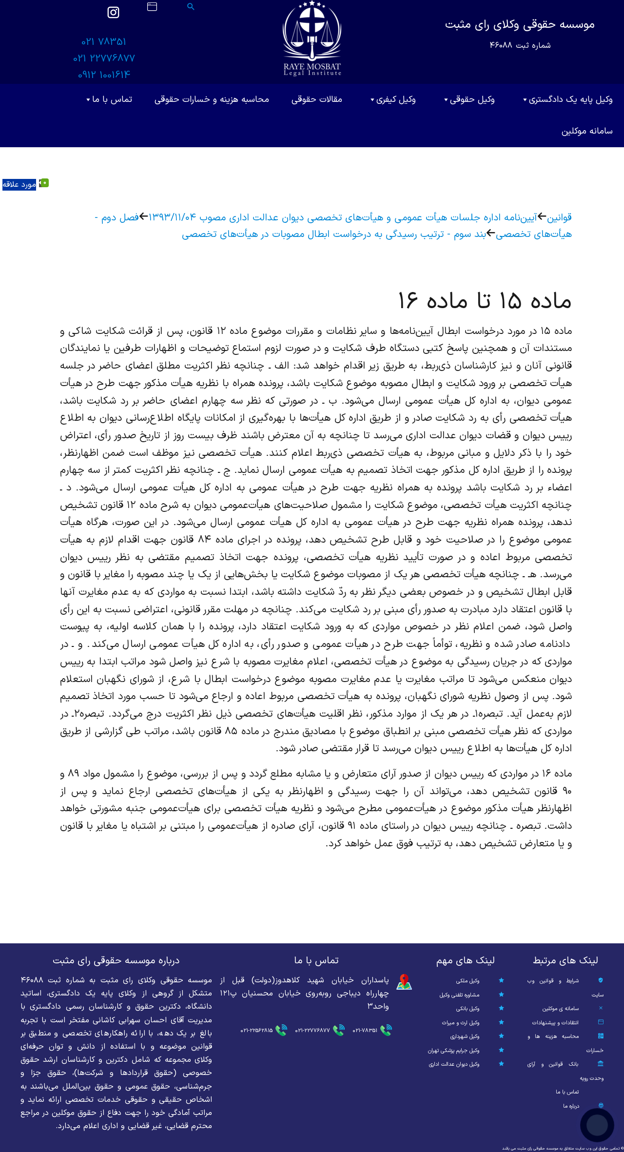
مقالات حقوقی (317, 99)
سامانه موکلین (587, 131)
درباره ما (571, 1106)
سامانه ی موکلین (561, 1009)
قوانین (559, 218)
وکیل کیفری (396, 99)
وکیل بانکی (467, 1009)
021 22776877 (104, 59)
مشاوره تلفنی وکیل (459, 995)
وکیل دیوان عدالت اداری (454, 1064)
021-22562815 (256, 1031)
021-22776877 (312, 1031)
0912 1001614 (104, 75)
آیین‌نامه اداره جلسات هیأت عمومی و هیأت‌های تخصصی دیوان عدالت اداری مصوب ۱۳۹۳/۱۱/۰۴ (343, 218)
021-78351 (364, 1031)
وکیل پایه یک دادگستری (571, 99)
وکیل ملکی (467, 981)
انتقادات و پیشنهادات (555, 1023)
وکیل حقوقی (472, 99)
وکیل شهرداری (464, 1037)
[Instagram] (113, 17)
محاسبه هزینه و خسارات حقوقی (212, 99)
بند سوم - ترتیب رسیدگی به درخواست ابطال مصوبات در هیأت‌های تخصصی (334, 234)
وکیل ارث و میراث (460, 1023)
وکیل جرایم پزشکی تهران (453, 1051)
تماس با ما (112, 99)
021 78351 (103, 42)
